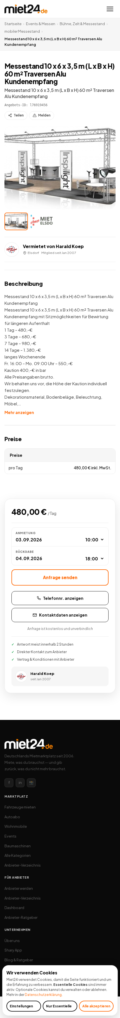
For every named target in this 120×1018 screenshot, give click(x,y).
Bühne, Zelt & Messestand (82, 24)
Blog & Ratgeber (18, 960)
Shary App (13, 950)
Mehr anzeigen (19, 412)
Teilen (19, 115)
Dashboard (14, 907)
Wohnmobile (15, 826)
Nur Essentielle (59, 1006)
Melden (44, 115)
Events (10, 836)
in (20, 782)
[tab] (16, 221)
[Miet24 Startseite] (25, 8)
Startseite (12, 24)
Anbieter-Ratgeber (20, 917)
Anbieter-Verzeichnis (22, 865)
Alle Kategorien (17, 855)
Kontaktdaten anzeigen (63, 614)
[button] (60, 168)
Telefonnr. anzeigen (63, 598)
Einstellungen (21, 1006)
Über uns (12, 940)
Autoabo (12, 817)
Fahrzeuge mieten (20, 807)
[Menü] (110, 9)
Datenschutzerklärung (43, 995)
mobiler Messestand (22, 31)
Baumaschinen (17, 846)
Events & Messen (40, 24)
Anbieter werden (18, 888)
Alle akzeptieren (96, 1006)
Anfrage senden (60, 577)
